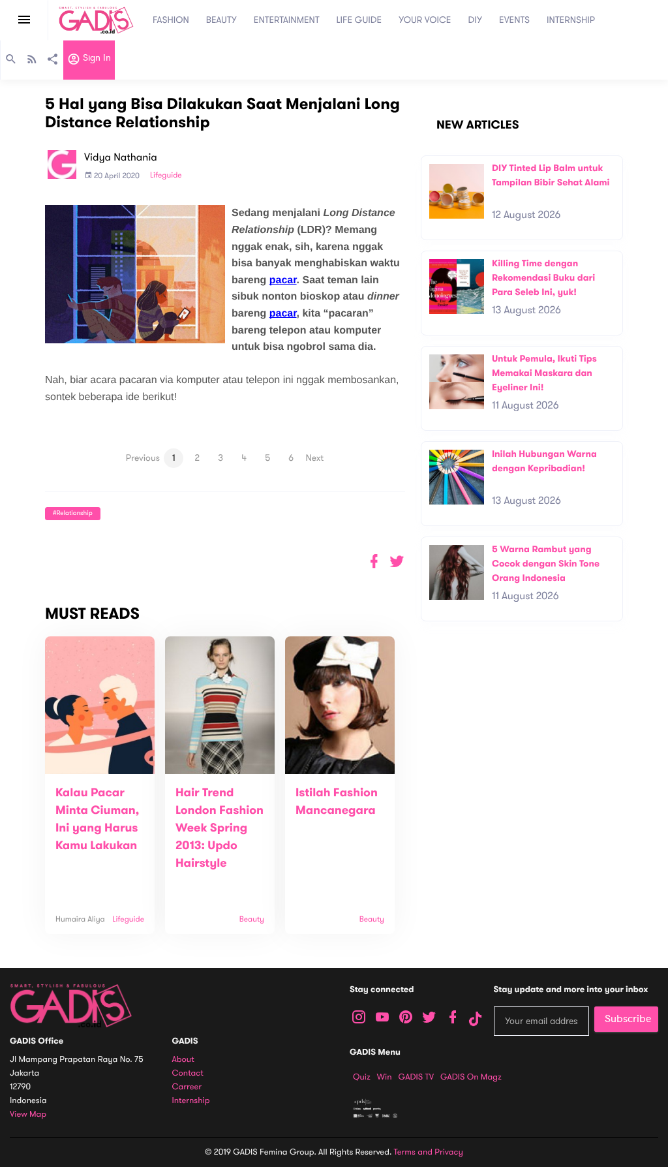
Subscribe (628, 1019)
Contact (188, 1073)
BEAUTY (221, 20)
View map (28, 1114)
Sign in (95, 58)
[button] (397, 561)
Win (384, 1077)
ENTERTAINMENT (287, 20)
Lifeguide (166, 175)
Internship (191, 1101)
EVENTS (514, 20)
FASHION (171, 20)
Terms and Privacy (428, 1152)
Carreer (187, 1087)
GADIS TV (416, 1077)
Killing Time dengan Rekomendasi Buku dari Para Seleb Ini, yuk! (543, 277)
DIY (475, 20)
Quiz (362, 1077)
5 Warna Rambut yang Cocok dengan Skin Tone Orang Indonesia (546, 563)
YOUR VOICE (425, 20)
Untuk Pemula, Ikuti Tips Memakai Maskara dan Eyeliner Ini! (544, 372)
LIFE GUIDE (359, 20)
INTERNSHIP (571, 20)
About (183, 1059)
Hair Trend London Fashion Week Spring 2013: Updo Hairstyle (219, 828)
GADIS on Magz (471, 1077)
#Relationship (73, 513)
